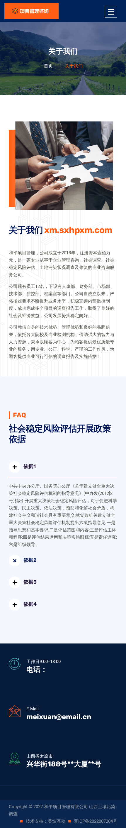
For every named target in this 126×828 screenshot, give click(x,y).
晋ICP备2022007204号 (95, 821)
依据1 (29, 466)
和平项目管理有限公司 (66, 806)
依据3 (30, 582)
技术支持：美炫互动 (45, 821)
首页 (48, 66)
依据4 (30, 604)
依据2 (30, 560)
